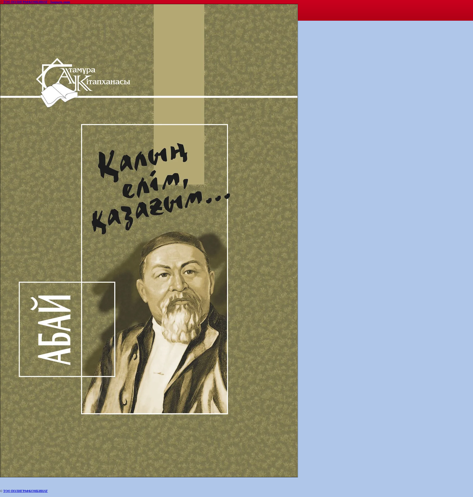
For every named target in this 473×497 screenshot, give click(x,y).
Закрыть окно (60, 2)
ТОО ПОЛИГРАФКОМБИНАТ (25, 2)
